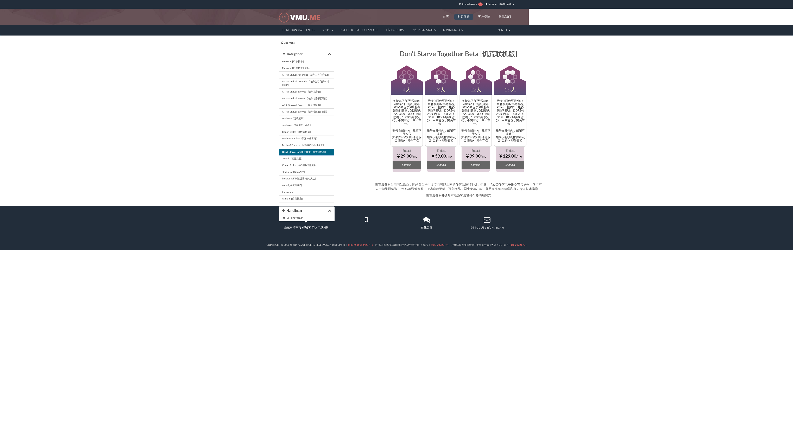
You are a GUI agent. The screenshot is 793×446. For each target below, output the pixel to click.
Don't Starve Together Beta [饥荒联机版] (304, 152)
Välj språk (506, 4)
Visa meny (289, 43)
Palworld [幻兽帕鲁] (293, 61)
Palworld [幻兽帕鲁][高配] (296, 68)
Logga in (491, 4)
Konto (503, 30)
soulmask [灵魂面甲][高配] (296, 125)
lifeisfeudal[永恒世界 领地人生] (299, 178)
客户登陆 (484, 16)
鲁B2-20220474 (440, 245)
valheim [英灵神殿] (292, 198)
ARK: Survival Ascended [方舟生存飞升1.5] (305, 75)
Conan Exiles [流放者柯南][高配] (299, 165)
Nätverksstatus (424, 30)
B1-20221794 (519, 245)
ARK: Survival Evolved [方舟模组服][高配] (305, 111)
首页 (446, 16)
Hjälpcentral (395, 30)
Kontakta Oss (453, 30)
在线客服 (426, 227)
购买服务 (463, 16)
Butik (326, 30)
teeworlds (287, 192)
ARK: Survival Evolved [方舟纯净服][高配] (305, 98)
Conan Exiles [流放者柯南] (296, 132)
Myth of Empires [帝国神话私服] (299, 138)
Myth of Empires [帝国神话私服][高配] (303, 145)
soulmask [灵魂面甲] (293, 118)
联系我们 (505, 16)
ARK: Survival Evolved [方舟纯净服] (301, 91)
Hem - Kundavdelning (299, 30)
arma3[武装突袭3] (292, 185)
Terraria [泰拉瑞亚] (292, 158)
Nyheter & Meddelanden (359, 30)
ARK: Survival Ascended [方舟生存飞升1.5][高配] (305, 83)
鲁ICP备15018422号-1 (360, 245)
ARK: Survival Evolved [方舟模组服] (301, 105)
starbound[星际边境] (293, 172)
